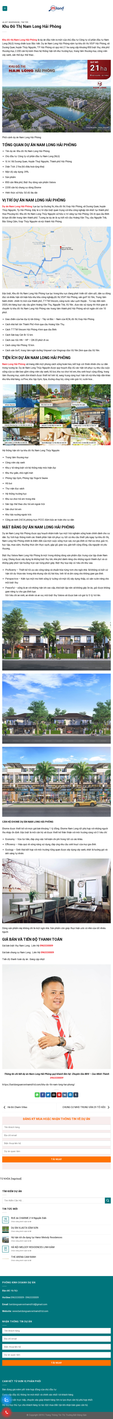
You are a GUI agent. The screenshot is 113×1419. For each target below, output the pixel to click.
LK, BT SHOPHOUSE (11, 22)
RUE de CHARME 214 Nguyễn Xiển (28, 1218)
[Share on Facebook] (42, 1094)
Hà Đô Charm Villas (17, 1107)
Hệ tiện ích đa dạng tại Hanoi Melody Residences (36, 1237)
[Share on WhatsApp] (37, 1094)
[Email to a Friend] (53, 1094)
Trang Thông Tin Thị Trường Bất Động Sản (66, 1415)
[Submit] (108, 1200)
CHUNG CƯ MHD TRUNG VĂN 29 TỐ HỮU (84, 1107)
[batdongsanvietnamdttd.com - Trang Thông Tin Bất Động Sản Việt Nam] (56, 8)
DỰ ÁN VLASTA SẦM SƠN (24, 1227)
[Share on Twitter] (48, 1094)
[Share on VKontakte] (64, 1094)
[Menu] (5, 8)
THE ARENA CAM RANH (23, 1257)
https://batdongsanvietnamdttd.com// (38, 1084)
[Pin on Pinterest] (59, 1094)
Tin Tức (24, 22)
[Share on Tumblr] (75, 1094)
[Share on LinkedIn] (70, 1094)
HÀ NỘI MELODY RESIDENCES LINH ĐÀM (32, 1247)
